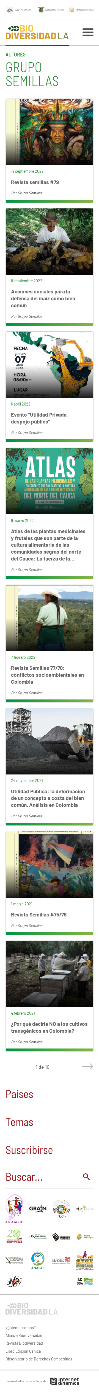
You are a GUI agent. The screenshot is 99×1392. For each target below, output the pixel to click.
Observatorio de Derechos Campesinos (39, 1358)
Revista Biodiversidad (24, 1342)
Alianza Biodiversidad (24, 1335)
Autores (16, 54)
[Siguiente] (87, 1066)
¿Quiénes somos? (21, 1327)
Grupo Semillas (30, 192)
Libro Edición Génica (23, 1351)
